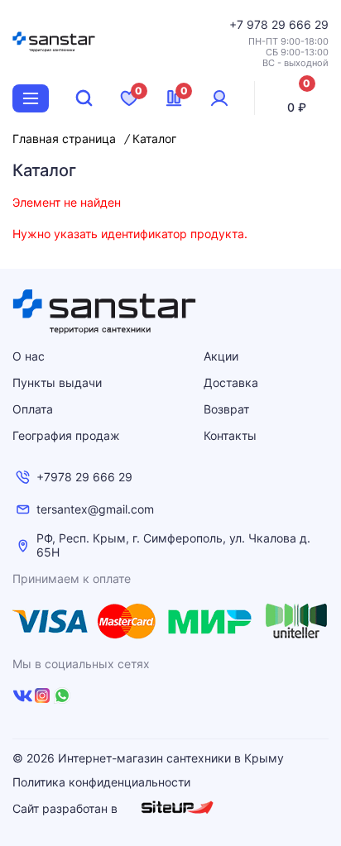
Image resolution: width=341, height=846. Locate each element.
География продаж (66, 435)
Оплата (32, 409)
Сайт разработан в (66, 808)
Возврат (226, 409)
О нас (28, 356)
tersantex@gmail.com (95, 509)
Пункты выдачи (57, 382)
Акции (221, 356)
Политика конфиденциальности (101, 782)
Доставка (231, 382)
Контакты (230, 435)
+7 (238, 24)
